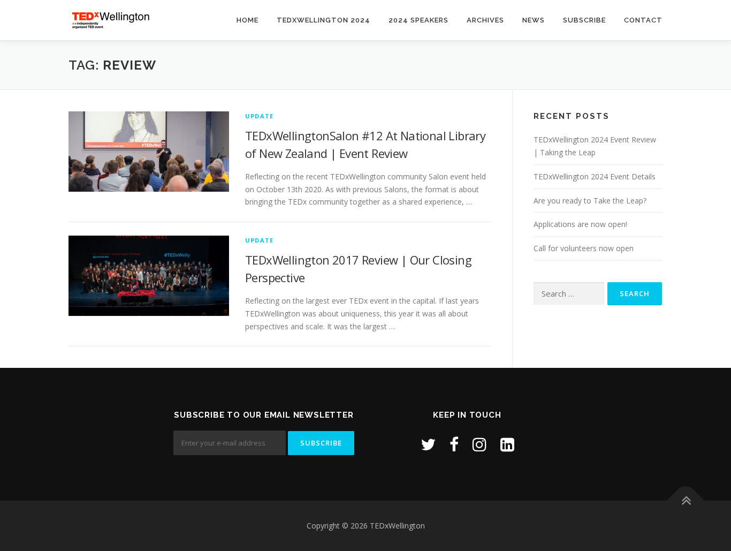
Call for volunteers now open (584, 248)
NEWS (533, 20)
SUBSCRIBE (584, 20)
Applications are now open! (580, 224)
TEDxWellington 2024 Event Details (595, 176)
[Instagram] (479, 444)
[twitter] (428, 444)
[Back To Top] (686, 500)
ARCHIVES (485, 20)
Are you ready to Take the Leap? (590, 200)
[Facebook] (454, 444)
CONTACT (643, 20)
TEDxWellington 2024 (323, 20)
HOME (247, 20)
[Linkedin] (507, 444)
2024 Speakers (418, 20)
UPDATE (259, 116)
